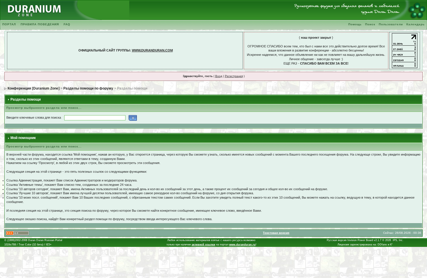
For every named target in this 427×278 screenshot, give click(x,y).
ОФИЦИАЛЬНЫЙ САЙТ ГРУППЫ (104, 50)
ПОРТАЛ (9, 24)
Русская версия (337, 240)
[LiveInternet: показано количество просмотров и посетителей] (404, 50)
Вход (218, 76)
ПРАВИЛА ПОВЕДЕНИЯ (40, 24)
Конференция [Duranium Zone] (34, 88)
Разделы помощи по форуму (88, 88)
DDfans (382, 244)
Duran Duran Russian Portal (45, 240)
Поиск (370, 24)
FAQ (67, 24)
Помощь (355, 24)
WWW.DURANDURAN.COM (152, 50)
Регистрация (234, 76)
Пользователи (391, 24)
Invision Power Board (360, 240)
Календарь (415, 24)
